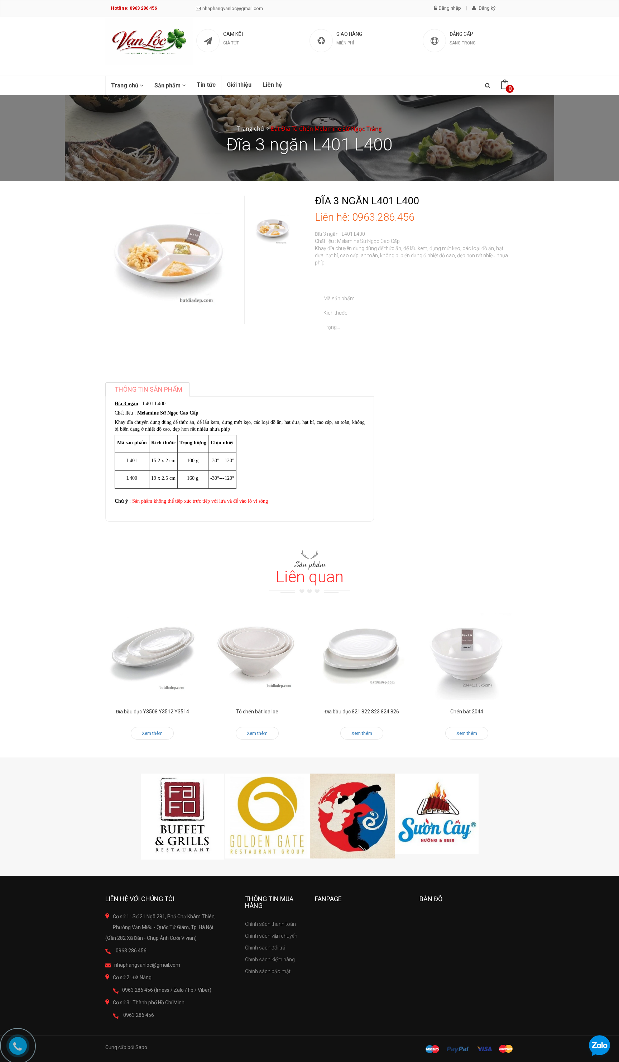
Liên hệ (272, 84)
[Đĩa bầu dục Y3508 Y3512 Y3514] (152, 653)
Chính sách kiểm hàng (270, 959)
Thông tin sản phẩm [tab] (148, 389)
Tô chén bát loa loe (257, 711)
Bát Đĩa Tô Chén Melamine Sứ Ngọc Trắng (326, 129)
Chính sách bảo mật (268, 971)
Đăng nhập (449, 8)
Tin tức (206, 84)
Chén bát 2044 (466, 711)
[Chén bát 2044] (467, 653)
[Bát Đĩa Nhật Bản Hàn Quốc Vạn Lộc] (149, 41)
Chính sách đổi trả (265, 948)
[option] (273, 230)
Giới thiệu (239, 84)
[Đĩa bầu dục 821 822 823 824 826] (362, 653)
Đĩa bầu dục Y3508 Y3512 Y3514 (152, 711)
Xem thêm (152, 733)
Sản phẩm (168, 85)
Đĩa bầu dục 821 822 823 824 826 (362, 711)
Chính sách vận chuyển (271, 936)
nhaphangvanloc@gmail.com (232, 8)
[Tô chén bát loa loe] (257, 653)
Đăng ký (486, 8)
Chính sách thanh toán (270, 924)
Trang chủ (125, 85)
